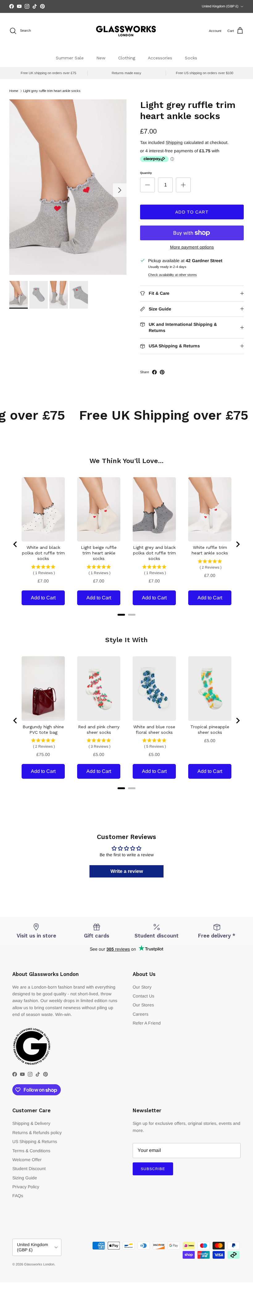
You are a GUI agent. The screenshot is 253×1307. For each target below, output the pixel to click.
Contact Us (143, 995)
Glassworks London (39, 1264)
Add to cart (191, 212)
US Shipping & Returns (34, 1141)
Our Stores (143, 1004)
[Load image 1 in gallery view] (67, 187)
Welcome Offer (27, 1159)
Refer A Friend (147, 1023)
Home (13, 91)
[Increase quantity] (183, 185)
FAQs (17, 1195)
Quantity (146, 172)
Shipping (174, 142)
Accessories (160, 57)
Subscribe (153, 1169)
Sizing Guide (24, 1177)
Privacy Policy (25, 1186)
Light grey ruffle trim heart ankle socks (52, 91)
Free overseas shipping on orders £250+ (126, 6)
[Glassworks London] (126, 31)
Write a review (126, 871)
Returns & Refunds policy (37, 1132)
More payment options (192, 247)
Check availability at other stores (172, 275)
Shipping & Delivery (31, 1123)
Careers (140, 1014)
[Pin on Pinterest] (162, 372)
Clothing (126, 57)
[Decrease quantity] (147, 185)
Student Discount (29, 1168)
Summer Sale (70, 57)
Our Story (142, 987)
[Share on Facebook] (154, 372)
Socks (191, 57)
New (101, 57)
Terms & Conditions (31, 1150)
